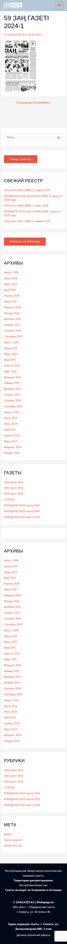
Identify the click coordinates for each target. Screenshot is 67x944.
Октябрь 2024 (12, 400)
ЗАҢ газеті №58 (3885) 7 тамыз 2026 (26, 205)
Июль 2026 (10, 278)
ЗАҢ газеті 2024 (13, 482)
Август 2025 (11, 342)
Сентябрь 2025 (13, 336)
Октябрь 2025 (12, 330)
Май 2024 (10, 429)
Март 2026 (10, 301)
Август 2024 (11, 412)
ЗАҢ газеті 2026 (13, 493)
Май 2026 (10, 289)
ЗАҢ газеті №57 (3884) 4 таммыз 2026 (27, 221)
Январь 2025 (11, 383)
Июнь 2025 (10, 354)
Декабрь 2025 (12, 319)
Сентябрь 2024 (13, 406)
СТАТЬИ (9, 499)
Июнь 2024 (10, 423)
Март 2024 (10, 441)
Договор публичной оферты (34, 935)
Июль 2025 (10, 348)
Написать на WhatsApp (25, 241)
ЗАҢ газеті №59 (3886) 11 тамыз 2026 (27, 190)
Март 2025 (10, 371)
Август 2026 (11, 272)
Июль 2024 (10, 418)
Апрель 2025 (11, 365)
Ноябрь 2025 (12, 324)
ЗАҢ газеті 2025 (13, 487)
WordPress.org (13, 845)
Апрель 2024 (11, 435)
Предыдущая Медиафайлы (34, 102)
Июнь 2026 (10, 284)
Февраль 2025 (12, 377)
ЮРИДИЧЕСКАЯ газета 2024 (22, 505)
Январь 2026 (11, 313)
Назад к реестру (20, 159)
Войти (7, 834)
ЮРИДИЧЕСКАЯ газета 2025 (22, 511)
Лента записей (13, 840)
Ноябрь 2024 (12, 394)
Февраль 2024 (12, 447)
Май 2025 (10, 359)
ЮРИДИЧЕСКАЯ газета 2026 (22, 517)
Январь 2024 (11, 453)
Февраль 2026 (12, 307)
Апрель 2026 (11, 295)
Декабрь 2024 (12, 388)
